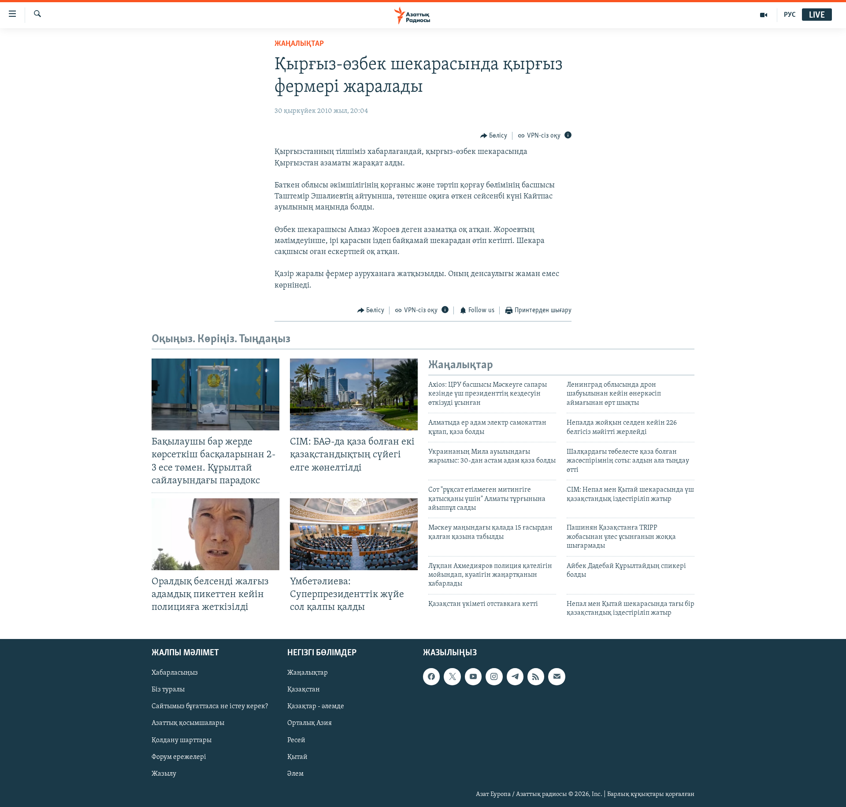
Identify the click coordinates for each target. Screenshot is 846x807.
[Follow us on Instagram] (494, 676)
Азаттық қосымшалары (188, 723)
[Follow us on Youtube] (473, 676)
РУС (790, 15)
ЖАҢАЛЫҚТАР (299, 44)
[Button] (494, 136)
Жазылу (164, 773)
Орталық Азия (309, 723)
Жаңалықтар (307, 672)
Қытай (297, 756)
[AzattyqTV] (763, 15)
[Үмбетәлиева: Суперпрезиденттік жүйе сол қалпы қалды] (354, 534)
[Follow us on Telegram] (515, 676)
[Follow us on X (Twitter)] (452, 676)
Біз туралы (168, 689)
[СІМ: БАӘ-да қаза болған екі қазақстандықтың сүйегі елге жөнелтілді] (354, 394)
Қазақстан (303, 689)
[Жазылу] (556, 676)
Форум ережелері (179, 756)
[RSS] (535, 676)
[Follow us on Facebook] (431, 676)
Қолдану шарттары (182, 739)
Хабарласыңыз (175, 672)
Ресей (296, 739)
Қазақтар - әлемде (315, 706)
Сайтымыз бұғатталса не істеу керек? (210, 706)
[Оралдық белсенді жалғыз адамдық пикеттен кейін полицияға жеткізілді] (215, 534)
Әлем (295, 773)
